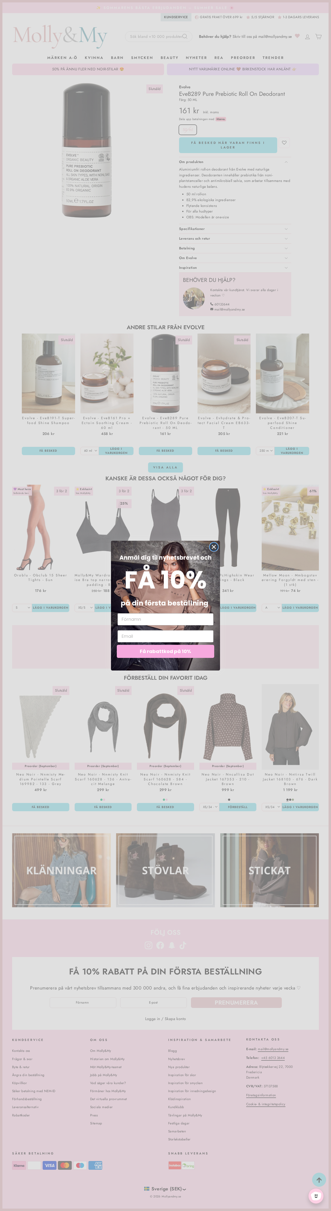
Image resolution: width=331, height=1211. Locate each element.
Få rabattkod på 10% (165, 651)
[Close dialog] (214, 547)
